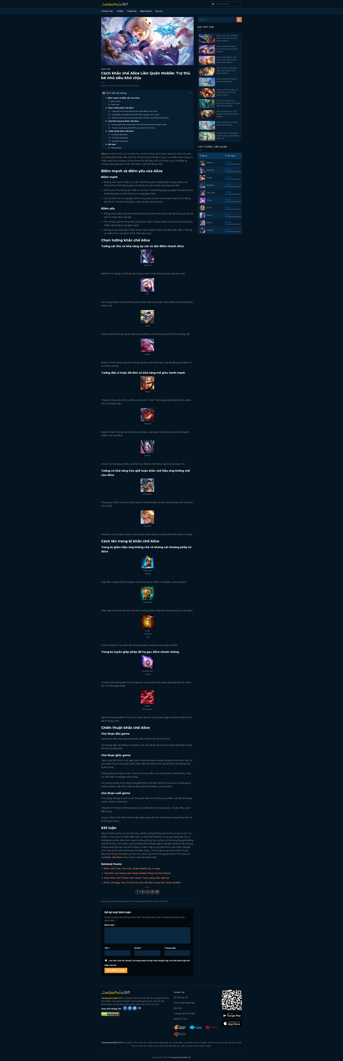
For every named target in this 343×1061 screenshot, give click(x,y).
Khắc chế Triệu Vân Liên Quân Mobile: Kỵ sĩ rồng (132, 868)
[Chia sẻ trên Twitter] (142, 892)
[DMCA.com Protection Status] (110, 1014)
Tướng (119, 11)
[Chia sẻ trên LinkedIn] (157, 892)
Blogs (158, 11)
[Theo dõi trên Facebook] (125, 1008)
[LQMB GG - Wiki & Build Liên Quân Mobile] (119, 4)
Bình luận (110, 925)
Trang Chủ (107, 11)
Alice (151, 901)
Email (137, 948)
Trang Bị (132, 11)
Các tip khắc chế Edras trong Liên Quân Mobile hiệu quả (227, 135)
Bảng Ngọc (146, 11)
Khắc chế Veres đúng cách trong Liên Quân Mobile (226, 48)
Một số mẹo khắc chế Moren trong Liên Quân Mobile (227, 114)
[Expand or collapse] (190, 93)
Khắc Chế (105, 69)
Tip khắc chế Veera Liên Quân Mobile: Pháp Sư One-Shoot (137, 873)
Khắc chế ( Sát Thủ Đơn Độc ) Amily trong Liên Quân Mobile (227, 38)
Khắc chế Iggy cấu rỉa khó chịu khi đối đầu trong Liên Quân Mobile (142, 882)
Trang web (170, 948)
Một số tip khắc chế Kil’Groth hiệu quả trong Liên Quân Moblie (228, 103)
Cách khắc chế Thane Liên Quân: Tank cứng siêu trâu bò (136, 878)
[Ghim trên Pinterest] (152, 892)
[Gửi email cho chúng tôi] (139, 1008)
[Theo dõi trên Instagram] (130, 1008)
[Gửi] (239, 19)
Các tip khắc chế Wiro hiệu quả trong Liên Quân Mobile (226, 70)
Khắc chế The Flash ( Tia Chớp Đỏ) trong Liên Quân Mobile (227, 92)
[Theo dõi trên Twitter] (135, 1008)
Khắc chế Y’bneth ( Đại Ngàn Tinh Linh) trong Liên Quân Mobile (226, 59)
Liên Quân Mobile (131, 86)
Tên (107, 948)
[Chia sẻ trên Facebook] (138, 892)
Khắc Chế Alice (160, 901)
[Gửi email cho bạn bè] (147, 892)
